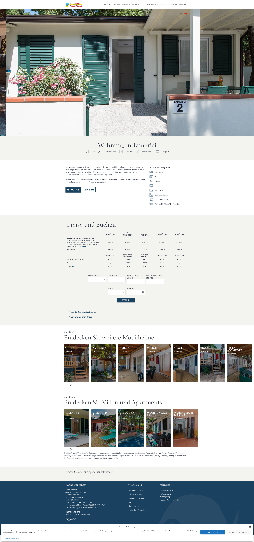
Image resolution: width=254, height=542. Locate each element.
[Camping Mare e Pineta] (77, 4)
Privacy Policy (15, 538)
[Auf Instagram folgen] (71, 519)
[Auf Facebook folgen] (67, 519)
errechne (126, 300)
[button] (250, 527)
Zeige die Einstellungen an (239, 532)
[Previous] (7, 72)
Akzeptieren (213, 532)
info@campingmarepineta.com (80, 502)
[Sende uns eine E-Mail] (74, 519)
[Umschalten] (69, 312)
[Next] (246, 72)
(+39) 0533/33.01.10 (75, 500)
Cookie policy (6, 538)
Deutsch (182, 13)
